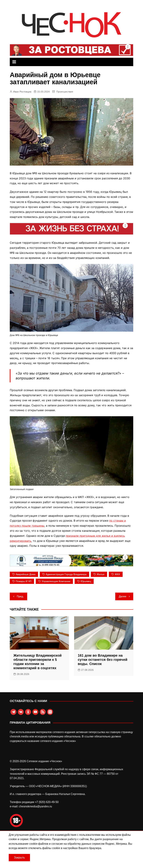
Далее (122, 596)
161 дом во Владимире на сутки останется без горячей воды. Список (102, 659)
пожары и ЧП (23, 581)
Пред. (20, 596)
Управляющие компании (56, 581)
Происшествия (64, 91)
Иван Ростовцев (22, 91)
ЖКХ (117, 574)
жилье (100, 574)
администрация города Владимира (66, 574)
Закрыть (19, 857)
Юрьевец (86, 581)
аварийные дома (25, 574)
